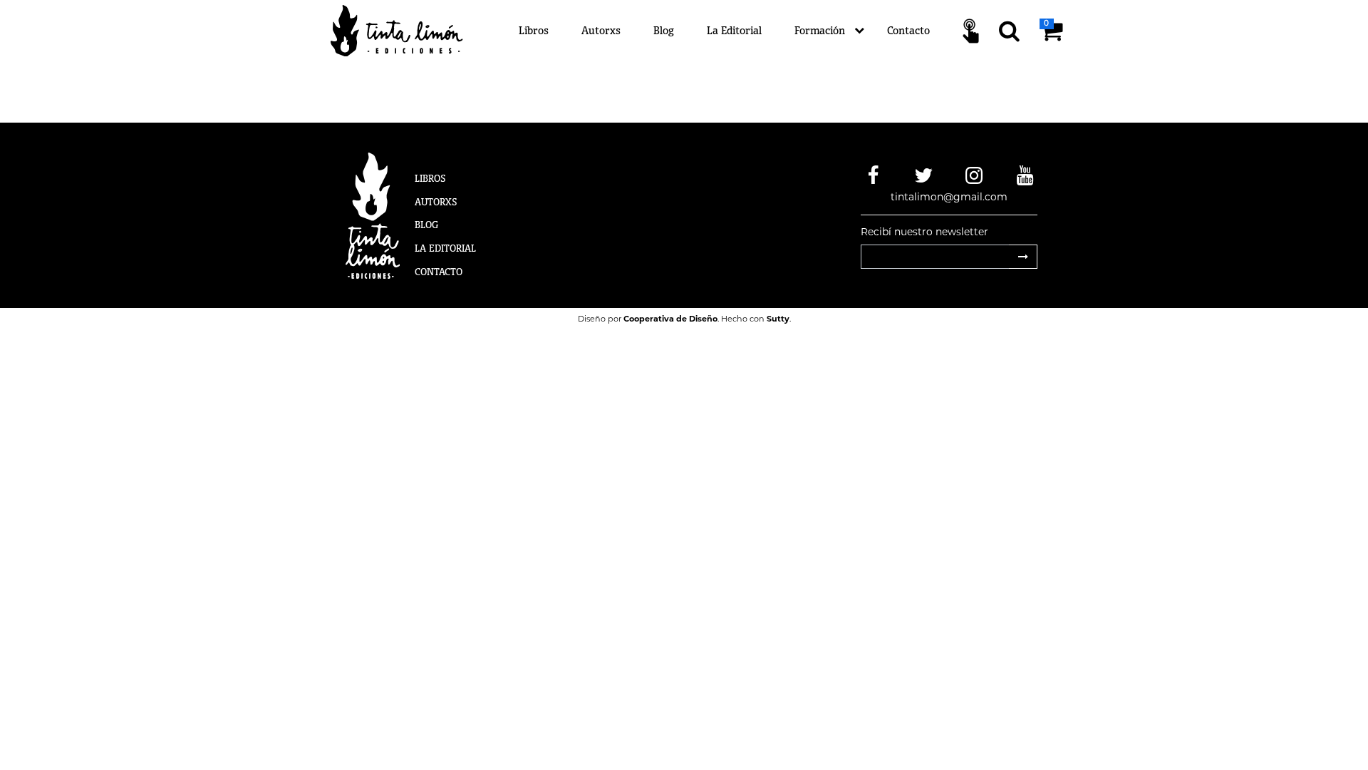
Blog (663, 30)
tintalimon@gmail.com (949, 196)
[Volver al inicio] (405, 30)
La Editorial (734, 30)
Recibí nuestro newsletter (924, 231)
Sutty (778, 319)
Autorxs (601, 30)
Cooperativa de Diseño (670, 319)
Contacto (908, 30)
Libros (534, 30)
